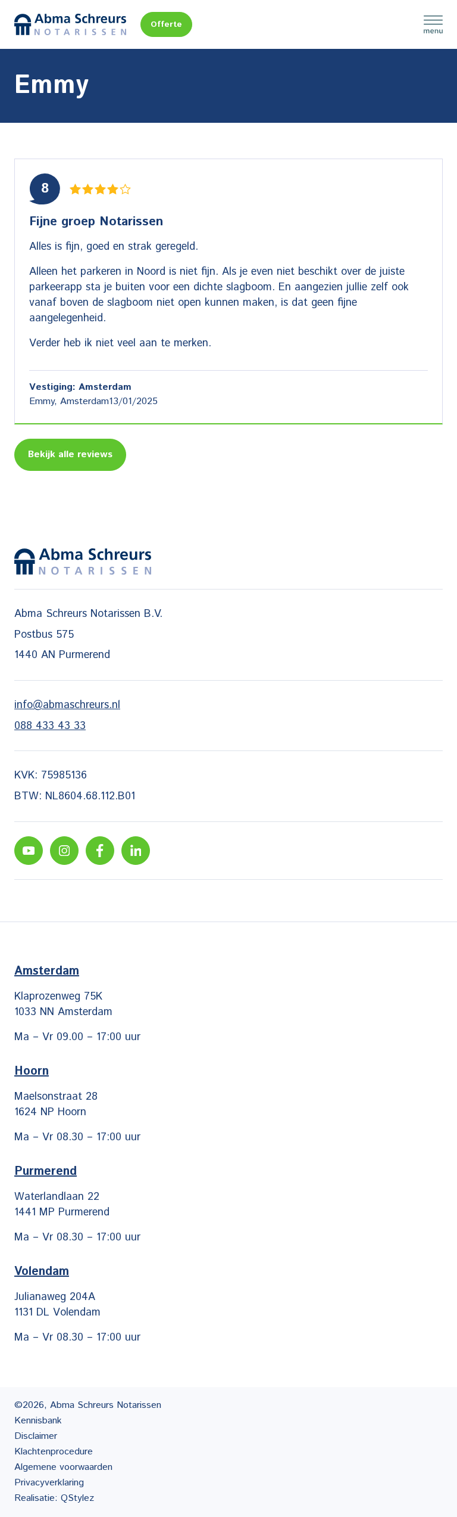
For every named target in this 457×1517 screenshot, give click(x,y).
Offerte (166, 24)
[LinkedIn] (135, 850)
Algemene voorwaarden (63, 1467)
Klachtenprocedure (53, 1452)
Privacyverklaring (49, 1483)
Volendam (41, 1271)
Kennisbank (38, 1421)
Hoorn (31, 1071)
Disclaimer (35, 1436)
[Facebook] (100, 850)
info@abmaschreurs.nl (67, 705)
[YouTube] (28, 850)
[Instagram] (64, 850)
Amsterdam (46, 971)
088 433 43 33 (50, 726)
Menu (433, 24)
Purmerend (45, 1171)
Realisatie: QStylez (54, 1498)
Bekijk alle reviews (70, 454)
